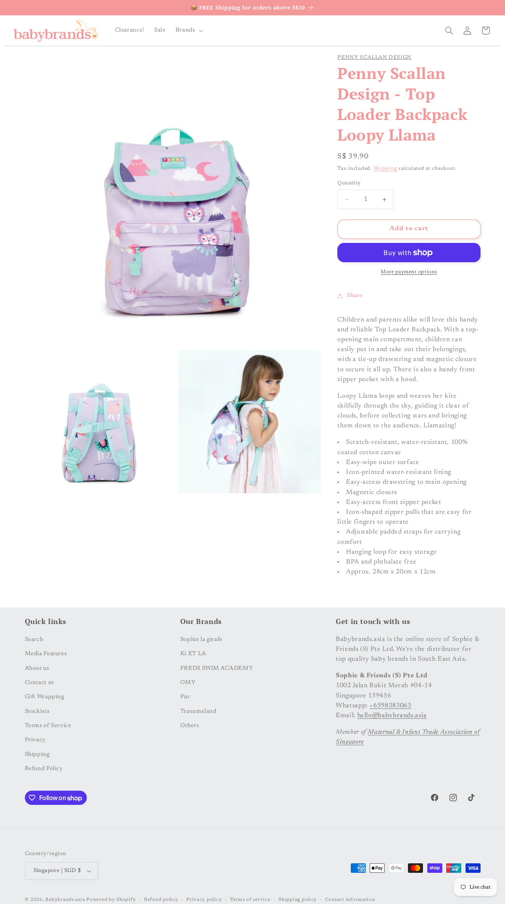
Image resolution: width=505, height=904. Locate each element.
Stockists (37, 711)
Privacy (35, 740)
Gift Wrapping (44, 696)
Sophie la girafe (201, 639)
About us (37, 668)
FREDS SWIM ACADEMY (216, 668)
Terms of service (250, 900)
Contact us (39, 682)
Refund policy (161, 900)
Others (189, 725)
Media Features (46, 653)
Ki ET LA (193, 653)
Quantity (349, 183)
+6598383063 (390, 705)
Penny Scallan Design (374, 57)
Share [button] (354, 296)
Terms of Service (48, 725)
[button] (188, 30)
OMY (188, 682)
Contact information (350, 900)
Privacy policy (204, 900)
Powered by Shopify (111, 900)
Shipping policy (298, 900)
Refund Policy (44, 768)
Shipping (385, 169)
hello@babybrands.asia (392, 715)
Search (34, 639)
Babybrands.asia (65, 900)
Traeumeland (198, 711)
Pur (185, 696)
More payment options (409, 272)
